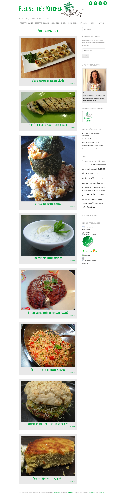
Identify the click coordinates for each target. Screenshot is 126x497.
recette (91, 194)
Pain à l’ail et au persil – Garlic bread (48, 125)
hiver (98, 183)
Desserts (85, 184)
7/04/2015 (72, 127)
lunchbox (98, 187)
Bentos (93, 23)
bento (99, 161)
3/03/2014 (72, 481)
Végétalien (100, 203)
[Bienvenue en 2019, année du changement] (88, 117)
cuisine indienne (96, 174)
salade (97, 195)
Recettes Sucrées (42, 23)
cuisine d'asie (92, 169)
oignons (87, 190)
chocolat (90, 165)
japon (88, 187)
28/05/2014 (72, 315)
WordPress (70, 492)
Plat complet (102, 190)
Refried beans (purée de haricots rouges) (48, 313)
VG (93, 203)
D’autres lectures (89, 215)
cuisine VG (88, 178)
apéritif (86, 161)
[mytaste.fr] (86, 255)
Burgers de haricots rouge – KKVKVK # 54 (48, 424)
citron (95, 165)
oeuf (83, 190)
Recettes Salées (26, 23)
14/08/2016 (72, 83)
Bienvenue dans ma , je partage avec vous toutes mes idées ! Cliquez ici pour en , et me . (94, 96)
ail (83, 161)
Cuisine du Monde (58, 23)
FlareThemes (92, 492)
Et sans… (83, 23)
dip (89, 183)
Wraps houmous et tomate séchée (48, 80)
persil (91, 190)
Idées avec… (72, 23)
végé (96, 203)
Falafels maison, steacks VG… (48, 478)
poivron (84, 195)
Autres (101, 23)
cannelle (103, 161)
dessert (100, 179)
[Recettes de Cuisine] (89, 234)
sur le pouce (92, 199)
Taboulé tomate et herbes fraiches (48, 370)
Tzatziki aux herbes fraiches (48, 258)
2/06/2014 (72, 261)
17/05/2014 (72, 372)
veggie (90, 203)
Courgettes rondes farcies (48, 204)
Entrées (93, 184)
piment (96, 190)
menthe (103, 187)
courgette (84, 169)
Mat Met (102, 492)
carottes (85, 165)
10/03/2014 (72, 427)
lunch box (93, 187)
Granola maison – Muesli (89, 149)
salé (101, 194)
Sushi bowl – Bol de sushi (89, 139)
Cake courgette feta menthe (90, 142)
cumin (96, 179)
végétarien (88, 207)
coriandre (102, 165)
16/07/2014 (72, 206)
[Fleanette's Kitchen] (51, 9)
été (95, 208)
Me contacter (57, 492)
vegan (84, 203)
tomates (99, 199)
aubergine (90, 161)
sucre (84, 199)
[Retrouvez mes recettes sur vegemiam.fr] (89, 232)
